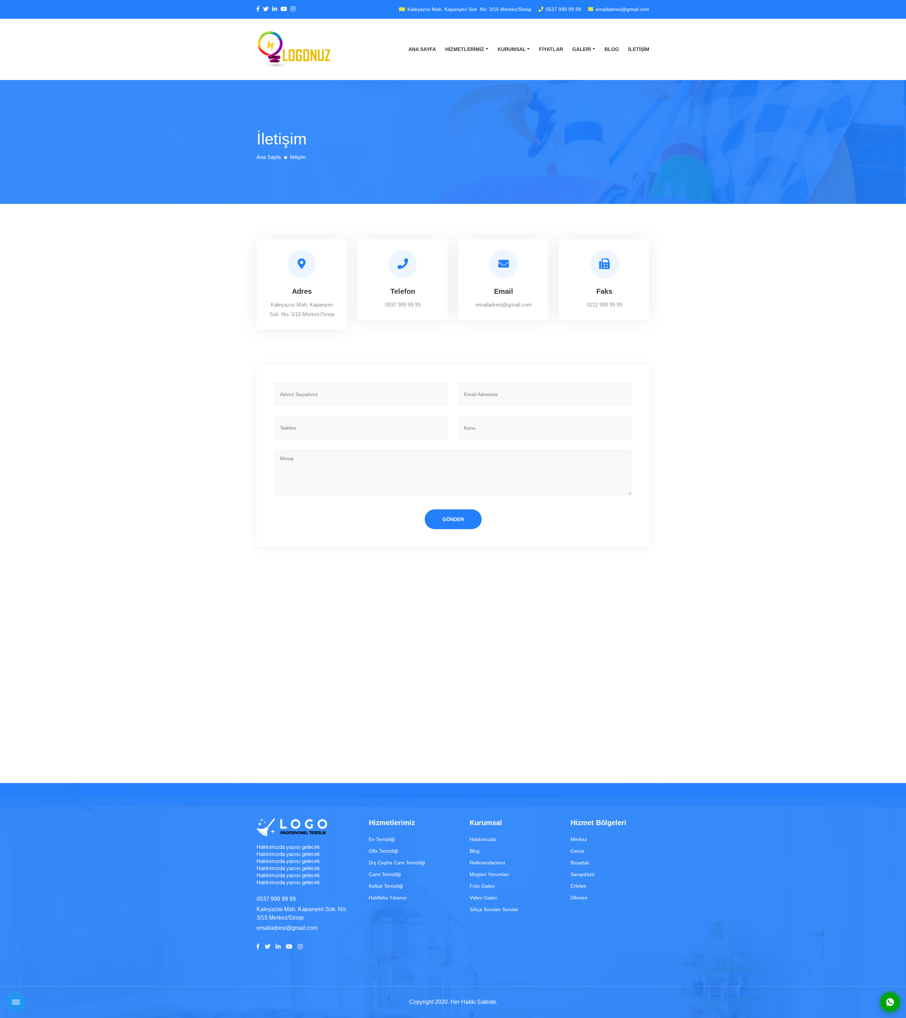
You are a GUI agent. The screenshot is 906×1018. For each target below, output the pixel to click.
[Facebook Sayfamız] (258, 9)
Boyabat (579, 862)
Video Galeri (483, 897)
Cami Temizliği (385, 874)
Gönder (453, 519)
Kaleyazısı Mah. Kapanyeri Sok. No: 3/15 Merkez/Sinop (469, 9)
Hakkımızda (483, 839)
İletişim (638, 49)
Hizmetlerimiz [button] (464, 49)
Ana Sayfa (422, 49)
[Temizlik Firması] (295, 49)
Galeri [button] (581, 49)
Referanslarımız (487, 862)
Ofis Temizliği (383, 851)
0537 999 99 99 (563, 9)
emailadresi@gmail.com (622, 9)
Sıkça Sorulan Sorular (494, 909)
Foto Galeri (482, 886)
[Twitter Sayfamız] (266, 9)
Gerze (577, 851)
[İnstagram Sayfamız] (293, 9)
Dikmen (578, 897)
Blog (611, 49)
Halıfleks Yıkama (387, 897)
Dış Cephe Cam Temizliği (397, 862)
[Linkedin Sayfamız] (274, 9)
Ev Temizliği (382, 839)
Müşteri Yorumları (489, 874)
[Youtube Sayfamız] (284, 9)
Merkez (578, 839)
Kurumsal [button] (512, 49)
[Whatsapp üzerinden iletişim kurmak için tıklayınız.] (890, 1002)
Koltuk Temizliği (386, 886)
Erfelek (578, 886)
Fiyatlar (551, 49)
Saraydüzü (582, 874)
